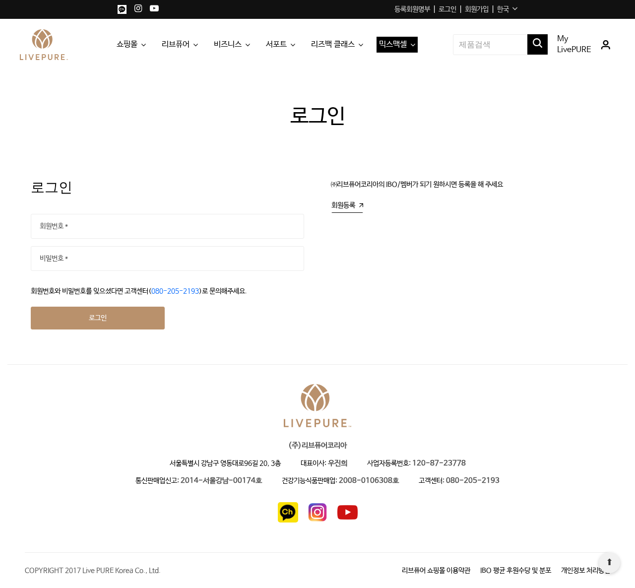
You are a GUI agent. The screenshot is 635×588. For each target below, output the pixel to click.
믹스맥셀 (393, 44)
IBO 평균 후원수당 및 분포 (515, 571)
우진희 (337, 463)
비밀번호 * (54, 258)
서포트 (276, 44)
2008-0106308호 (369, 481)
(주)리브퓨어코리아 (317, 446)
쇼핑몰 (127, 44)
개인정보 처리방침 (585, 571)
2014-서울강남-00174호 (221, 481)
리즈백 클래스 (333, 44)
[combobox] (507, 9)
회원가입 (477, 9)
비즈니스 (228, 44)
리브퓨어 (176, 44)
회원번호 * (54, 226)
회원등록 (343, 205)
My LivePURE (574, 44)
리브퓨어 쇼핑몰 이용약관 (436, 571)
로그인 (447, 9)
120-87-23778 (439, 463)
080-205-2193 (175, 291)
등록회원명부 (412, 9)
